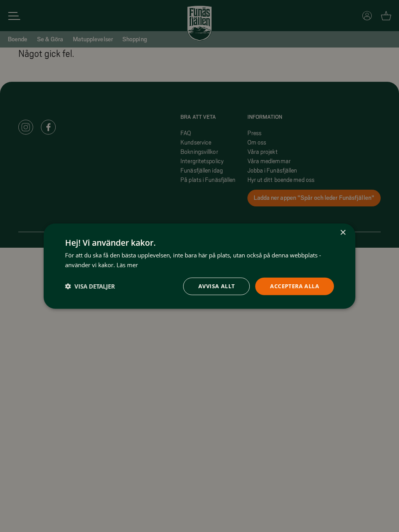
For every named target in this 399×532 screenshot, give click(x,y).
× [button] (343, 233)
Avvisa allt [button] (216, 286)
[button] (90, 286)
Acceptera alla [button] (294, 286)
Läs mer (127, 265)
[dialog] (199, 266)
